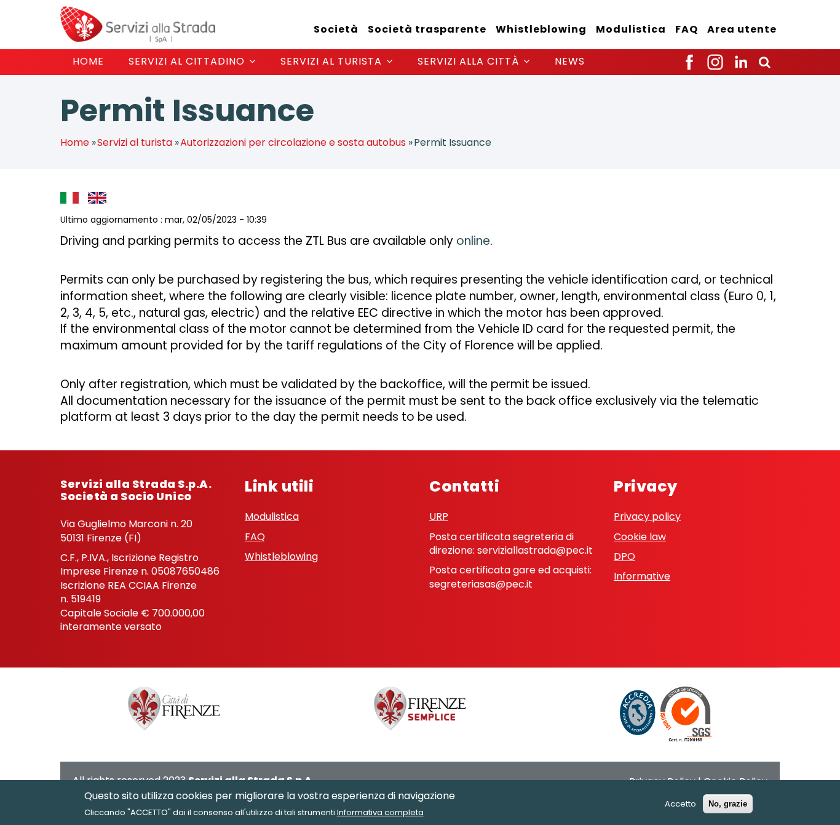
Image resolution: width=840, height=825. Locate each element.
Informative (642, 576)
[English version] (100, 197)
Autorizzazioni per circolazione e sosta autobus (293, 142)
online (473, 241)
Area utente (742, 29)
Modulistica (631, 29)
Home (88, 61)
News (570, 61)
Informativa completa (380, 812)
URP (438, 516)
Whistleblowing (541, 29)
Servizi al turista (332, 61)
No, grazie (727, 803)
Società (336, 29)
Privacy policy (647, 516)
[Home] (137, 23)
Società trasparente (427, 29)
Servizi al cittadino (188, 61)
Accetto (680, 804)
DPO (624, 556)
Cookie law (640, 537)
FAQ (686, 29)
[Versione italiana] (72, 197)
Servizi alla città (470, 61)
